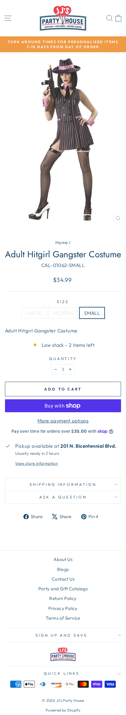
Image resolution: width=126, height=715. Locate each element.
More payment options (63, 420)
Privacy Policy (63, 608)
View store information (36, 463)
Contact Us (63, 579)
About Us (63, 559)
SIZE (63, 301)
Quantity (63, 358)
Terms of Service (63, 618)
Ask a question (63, 497)
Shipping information (63, 484)
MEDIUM (63, 313)
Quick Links (61, 673)
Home (61, 242)
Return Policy (62, 598)
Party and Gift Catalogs (63, 588)
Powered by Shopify (63, 710)
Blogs (63, 569)
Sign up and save (61, 635)
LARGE (34, 313)
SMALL (92, 313)
